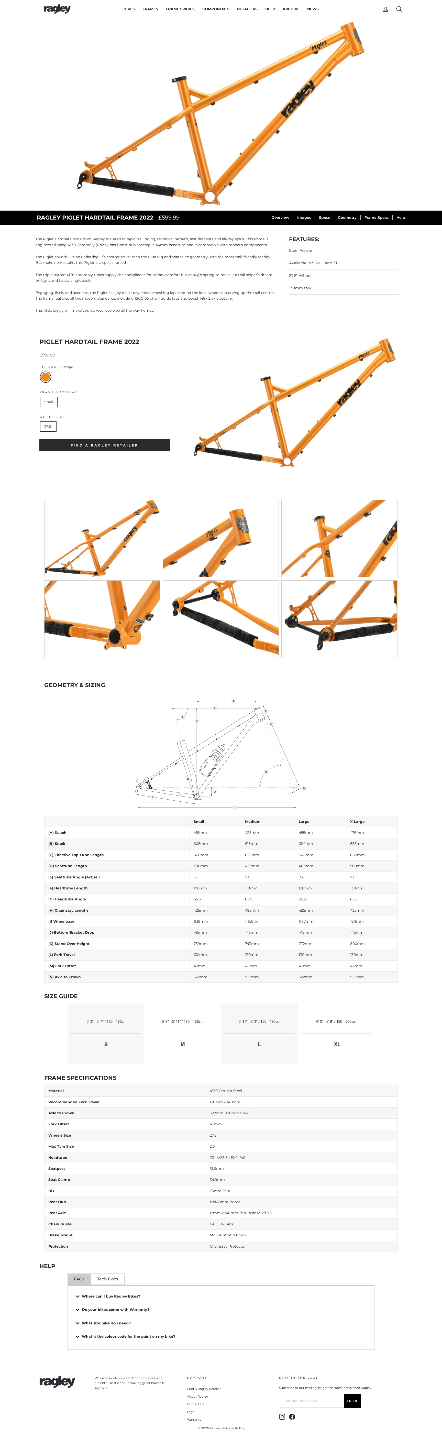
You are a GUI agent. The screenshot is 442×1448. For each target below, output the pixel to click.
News (313, 9)
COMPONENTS (215, 9)
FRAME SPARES (180, 9)
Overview (280, 217)
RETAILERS (247, 9)
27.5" (48, 426)
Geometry (347, 217)
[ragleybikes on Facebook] (292, 1417)
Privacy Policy (233, 1428)
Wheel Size (52, 417)
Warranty (194, 1419)
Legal (191, 1412)
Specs (324, 217)
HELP (270, 9)
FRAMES (150, 9)
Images (304, 217)
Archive (291, 9)
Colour (56, 367)
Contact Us (195, 1404)
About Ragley (197, 1396)
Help (400, 217)
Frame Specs (376, 217)
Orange (45, 377)
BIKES (129, 9)
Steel (48, 402)
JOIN (352, 1401)
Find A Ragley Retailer (204, 1389)
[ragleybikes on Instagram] (282, 1417)
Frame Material (58, 392)
